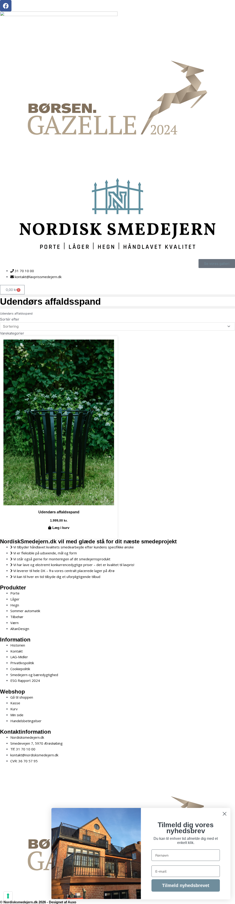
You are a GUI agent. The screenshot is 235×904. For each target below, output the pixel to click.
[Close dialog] (225, 814)
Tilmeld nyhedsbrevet (185, 885)
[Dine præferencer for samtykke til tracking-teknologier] (8, 896)
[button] (117, 295)
